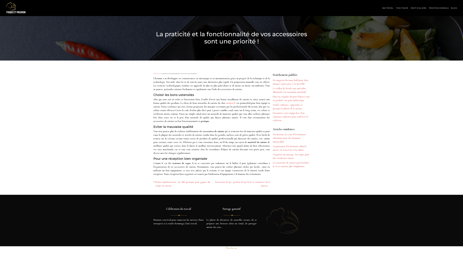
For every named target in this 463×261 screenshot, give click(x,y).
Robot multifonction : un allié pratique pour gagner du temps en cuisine (183, 184)
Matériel (388, 8)
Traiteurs (402, 8)
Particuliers (419, 8)
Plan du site (231, 248)
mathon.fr (231, 103)
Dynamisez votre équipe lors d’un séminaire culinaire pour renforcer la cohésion (290, 117)
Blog (454, 8)
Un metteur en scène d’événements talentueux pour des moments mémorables (289, 138)
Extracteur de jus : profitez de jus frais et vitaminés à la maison (241, 184)
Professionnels (439, 8)
